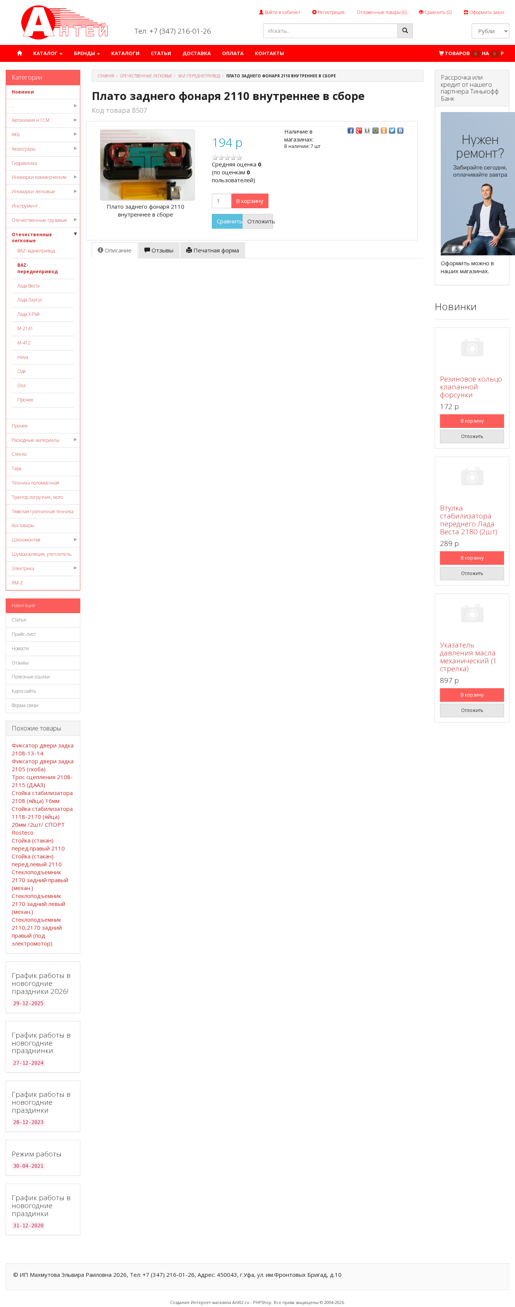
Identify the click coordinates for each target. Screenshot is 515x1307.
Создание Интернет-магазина (200, 1302)
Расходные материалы (36, 440)
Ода (21, 371)
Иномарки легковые (33, 191)
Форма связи (25, 705)
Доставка (196, 53)
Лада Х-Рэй (28, 314)
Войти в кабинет (282, 12)
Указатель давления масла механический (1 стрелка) (468, 656)
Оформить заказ (486, 12)
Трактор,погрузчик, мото (37, 497)
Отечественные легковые (32, 237)
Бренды (85, 53)
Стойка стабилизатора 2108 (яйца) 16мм (42, 796)
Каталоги (125, 53)
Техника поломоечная (35, 483)
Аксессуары (23, 149)
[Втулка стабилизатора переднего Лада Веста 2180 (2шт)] (472, 477)
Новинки (23, 92)
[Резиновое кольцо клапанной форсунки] (472, 348)
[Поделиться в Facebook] (351, 131)
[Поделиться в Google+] (359, 131)
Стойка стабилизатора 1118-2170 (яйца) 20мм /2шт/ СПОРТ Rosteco (42, 820)
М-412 (24, 343)
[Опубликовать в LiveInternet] (367, 131)
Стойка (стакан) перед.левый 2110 (37, 860)
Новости (20, 648)
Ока (21, 385)
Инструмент (25, 206)
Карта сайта (24, 691)
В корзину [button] (250, 201)
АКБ (16, 134)
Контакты (269, 53)
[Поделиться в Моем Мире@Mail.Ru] (375, 131)
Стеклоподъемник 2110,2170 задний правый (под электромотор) (37, 931)
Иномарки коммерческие (39, 177)
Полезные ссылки (31, 676)
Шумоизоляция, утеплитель (42, 554)
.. (13, 106)
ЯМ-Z (17, 583)
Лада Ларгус (29, 300)
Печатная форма (215, 250)
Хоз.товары (23, 525)
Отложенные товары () (382, 12)
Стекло (19, 454)
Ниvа (22, 357)
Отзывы (20, 663)
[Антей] (64, 22)
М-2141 (25, 328)
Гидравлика (24, 163)
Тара (16, 468)
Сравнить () (437, 12)
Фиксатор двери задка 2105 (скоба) (43, 765)
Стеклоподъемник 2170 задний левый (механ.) (38, 903)
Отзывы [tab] (161, 250)
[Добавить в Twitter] (392, 131)
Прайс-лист (24, 634)
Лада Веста (28, 286)
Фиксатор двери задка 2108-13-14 (43, 749)
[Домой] (19, 53)
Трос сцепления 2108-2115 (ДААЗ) (42, 781)
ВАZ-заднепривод (36, 251)
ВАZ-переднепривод (37, 268)
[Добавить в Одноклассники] (384, 131)
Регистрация (331, 12)
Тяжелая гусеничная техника (43, 511)
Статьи (161, 53)
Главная (106, 75)
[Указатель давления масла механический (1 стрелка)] (472, 614)
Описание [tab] (117, 250)
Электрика (23, 568)
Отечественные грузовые (39, 220)
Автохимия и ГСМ (30, 120)
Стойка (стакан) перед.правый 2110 (38, 844)
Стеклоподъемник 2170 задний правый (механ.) (40, 880)
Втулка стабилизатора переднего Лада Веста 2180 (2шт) (468, 520)
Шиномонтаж (26, 540)
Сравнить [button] (229, 221)
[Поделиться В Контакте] (400, 131)
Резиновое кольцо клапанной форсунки (471, 387)
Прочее (25, 400)
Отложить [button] (260, 221)
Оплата (233, 53)
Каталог (46, 53)
